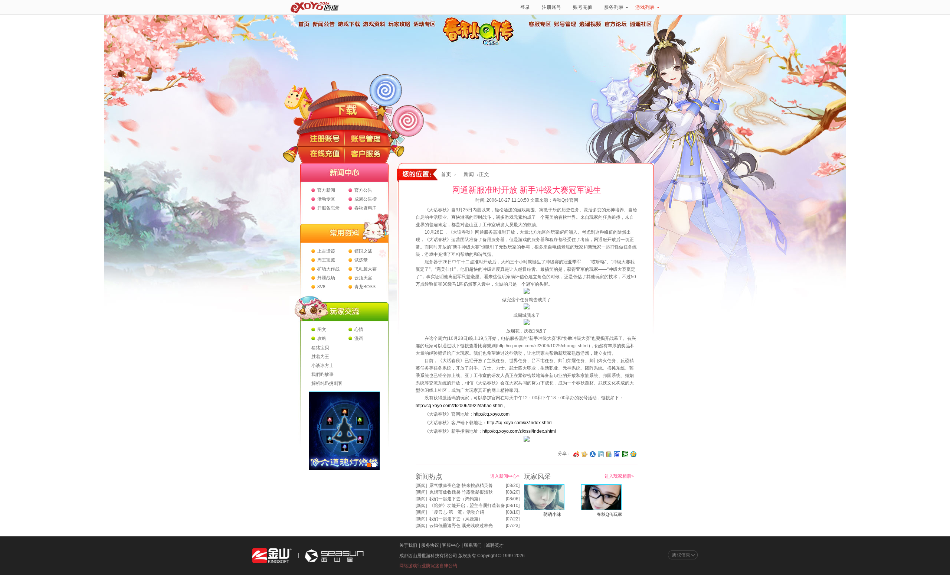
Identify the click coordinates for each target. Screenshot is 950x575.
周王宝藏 (326, 260)
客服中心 (451, 545)
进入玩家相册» (619, 476)
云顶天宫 (363, 277)
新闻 (468, 174)
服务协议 (430, 545)
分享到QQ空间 (633, 454)
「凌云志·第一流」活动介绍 (456, 512)
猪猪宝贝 (320, 347)
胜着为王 (320, 356)
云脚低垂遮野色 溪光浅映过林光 (461, 525)
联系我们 (473, 545)
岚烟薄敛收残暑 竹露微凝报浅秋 (461, 492)
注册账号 (551, 7)
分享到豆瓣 (625, 454)
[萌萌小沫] (544, 508)
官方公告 (363, 190)
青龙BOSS (365, 286)
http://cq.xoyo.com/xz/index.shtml (520, 422)
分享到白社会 (601, 454)
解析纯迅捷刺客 (327, 383)
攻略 (321, 338)
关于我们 (408, 545)
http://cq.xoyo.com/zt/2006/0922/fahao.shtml (460, 405)
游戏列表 (645, 7)
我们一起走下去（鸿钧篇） (456, 498)
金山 (272, 555)
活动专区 (424, 24)
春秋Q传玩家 (609, 514)
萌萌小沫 (552, 514)
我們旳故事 (322, 374)
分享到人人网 (593, 454)
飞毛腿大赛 (365, 269)
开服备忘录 (328, 208)
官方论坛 (615, 24)
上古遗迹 (326, 251)
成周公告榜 (365, 199)
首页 (303, 24)
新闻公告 (323, 24)
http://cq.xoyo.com (492, 414)
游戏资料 (373, 24)
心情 (358, 329)
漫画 (358, 338)
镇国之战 (363, 251)
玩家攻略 (398, 24)
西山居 (333, 555)
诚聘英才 (495, 545)
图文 (321, 329)
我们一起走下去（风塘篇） (456, 519)
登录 (525, 7)
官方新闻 (326, 190)
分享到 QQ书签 (609, 454)
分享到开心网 (584, 454)
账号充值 (582, 7)
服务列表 (613, 7)
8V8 (321, 286)
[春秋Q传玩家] (601, 508)
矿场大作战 (328, 269)
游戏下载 (348, 24)
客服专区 (539, 24)
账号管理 (565, 24)
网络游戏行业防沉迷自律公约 (428, 565)
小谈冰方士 (322, 365)
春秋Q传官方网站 (480, 44)
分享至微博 (576, 454)
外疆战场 (326, 277)
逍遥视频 (590, 24)
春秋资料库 (365, 208)
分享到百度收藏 (617, 454)
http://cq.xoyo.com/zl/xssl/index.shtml (519, 431)
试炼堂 (361, 260)
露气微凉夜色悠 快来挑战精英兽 (461, 485)
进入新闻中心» (505, 476)
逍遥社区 (640, 24)
